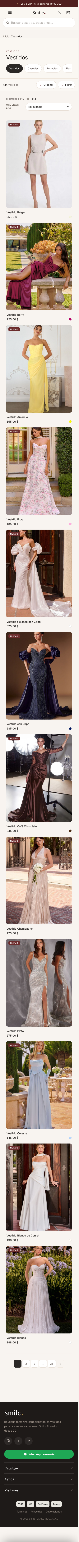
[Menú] (10, 12)
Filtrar (68, 84)
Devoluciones (54, 1511)
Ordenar (48, 84)
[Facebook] (18, 1441)
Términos (21, 1511)
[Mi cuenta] (59, 12)
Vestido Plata (15, 1031)
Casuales (33, 68)
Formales (52, 68)
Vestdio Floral (15, 519)
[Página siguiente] (60, 1364)
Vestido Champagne (20, 928)
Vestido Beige (16, 212)
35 (51, 1363)
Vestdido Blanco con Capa (24, 621)
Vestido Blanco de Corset (23, 1235)
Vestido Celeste (17, 1133)
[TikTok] (29, 1441)
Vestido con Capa (18, 723)
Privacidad (36, 1511)
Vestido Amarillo (17, 417)
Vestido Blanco (16, 1337)
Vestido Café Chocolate (22, 826)
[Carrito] (68, 12)
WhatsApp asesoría (41, 1454)
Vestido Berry (15, 314)
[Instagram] (8, 1441)
